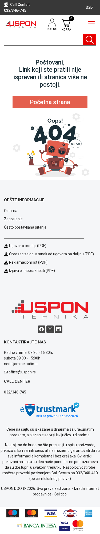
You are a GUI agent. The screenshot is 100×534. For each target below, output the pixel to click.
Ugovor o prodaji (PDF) (27, 246)
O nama (10, 211)
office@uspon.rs (22, 372)
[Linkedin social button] (58, 329)
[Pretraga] (89, 39)
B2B (89, 7)
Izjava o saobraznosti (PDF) (32, 270)
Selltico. (60, 494)
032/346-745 (15, 10)
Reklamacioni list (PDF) (27, 262)
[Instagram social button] (50, 329)
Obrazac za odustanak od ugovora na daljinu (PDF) (51, 254)
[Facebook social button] (41, 329)
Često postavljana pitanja (25, 227)
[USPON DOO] (21, 24)
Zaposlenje (13, 219)
